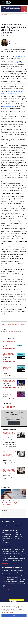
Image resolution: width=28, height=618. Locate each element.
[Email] (11, 407)
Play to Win (17, 538)
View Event (12, 348)
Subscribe (12, 331)
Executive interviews (7, 534)
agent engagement (9, 324)
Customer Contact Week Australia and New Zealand (9, 381)
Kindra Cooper (12, 41)
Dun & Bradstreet (22, 63)
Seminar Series (18, 525)
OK (14, 615)
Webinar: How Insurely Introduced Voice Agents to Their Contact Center (9, 434)
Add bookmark (5, 35)
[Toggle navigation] (3, 2)
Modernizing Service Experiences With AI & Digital (8, 354)
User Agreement (6, 536)
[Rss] (14, 407)
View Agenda (13, 387)
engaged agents (20, 56)
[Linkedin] (4, 407)
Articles (3, 523)
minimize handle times (8, 106)
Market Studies (18, 523)
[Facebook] (6, 407)
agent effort (17, 324)
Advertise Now (6, 563)
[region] (14, 610)
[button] (14, 14)
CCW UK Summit (7, 392)
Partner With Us (18, 536)
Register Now (6, 348)
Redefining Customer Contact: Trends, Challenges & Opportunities (8, 367)
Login (7, 331)
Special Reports (6, 525)
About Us (4, 532)
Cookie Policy (17, 534)
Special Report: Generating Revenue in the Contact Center (13, 503)
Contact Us (17, 532)
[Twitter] (8, 407)
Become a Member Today (7, 539)
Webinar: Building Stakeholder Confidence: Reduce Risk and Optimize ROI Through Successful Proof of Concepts (9, 470)
